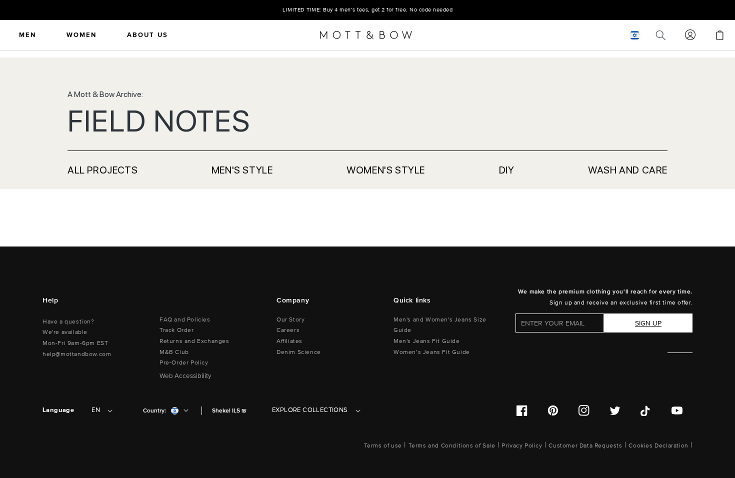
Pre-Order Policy (184, 362)
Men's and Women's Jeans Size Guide (440, 325)
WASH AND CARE (628, 170)
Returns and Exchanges (195, 341)
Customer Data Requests (585, 446)
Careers (288, 330)
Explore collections (310, 410)
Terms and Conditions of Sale (452, 446)
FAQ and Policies (185, 320)
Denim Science (298, 352)
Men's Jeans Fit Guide (427, 341)
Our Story (290, 320)
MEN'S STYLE (242, 170)
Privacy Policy (522, 446)
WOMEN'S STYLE (385, 170)
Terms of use (383, 446)
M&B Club (174, 352)
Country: (154, 410)
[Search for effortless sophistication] (661, 35)
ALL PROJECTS (103, 170)
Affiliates (289, 341)
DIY (506, 170)
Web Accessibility (186, 376)
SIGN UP (648, 323)
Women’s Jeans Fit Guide (432, 352)
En (96, 410)
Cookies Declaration (658, 446)
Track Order (177, 330)
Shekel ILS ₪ (229, 410)
